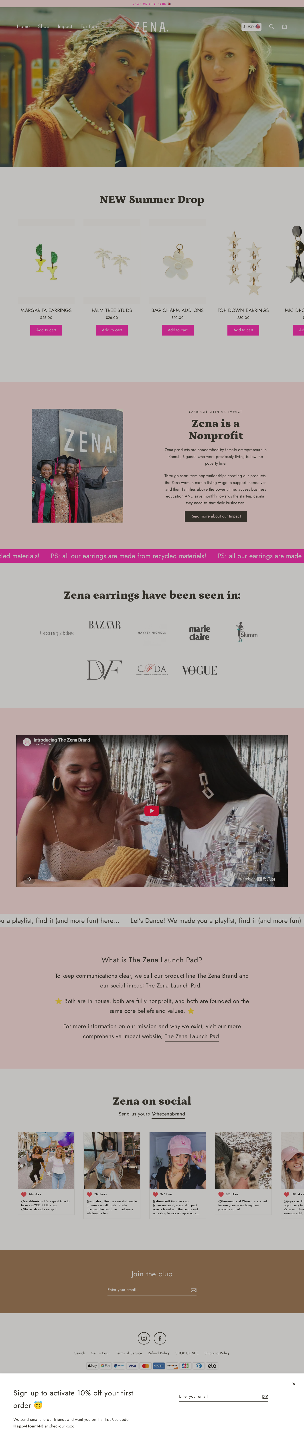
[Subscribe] (264, 1396)
